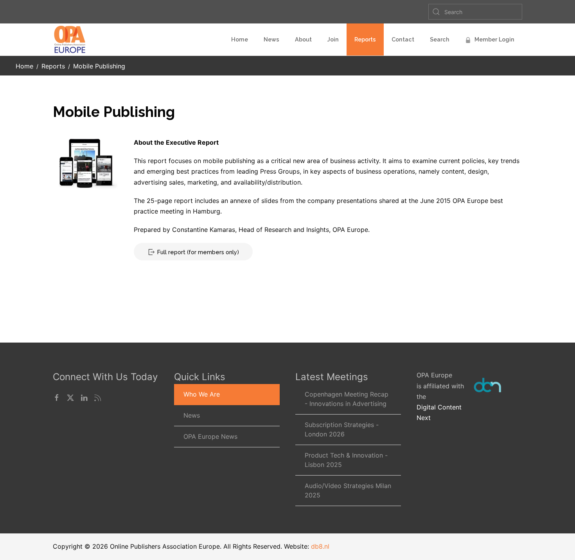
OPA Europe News (210, 436)
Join (333, 39)
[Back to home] (71, 39)
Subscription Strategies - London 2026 (342, 429)
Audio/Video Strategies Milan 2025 (348, 490)
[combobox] (475, 12)
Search (439, 39)
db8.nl (320, 546)
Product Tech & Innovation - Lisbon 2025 (346, 459)
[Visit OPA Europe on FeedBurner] (98, 397)
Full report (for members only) (198, 252)
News (271, 39)
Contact (403, 39)
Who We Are (201, 394)
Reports (365, 39)
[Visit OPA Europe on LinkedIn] (84, 397)
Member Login (494, 39)
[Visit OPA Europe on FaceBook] (57, 397)
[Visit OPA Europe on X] (70, 397)
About (303, 39)
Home (239, 39)
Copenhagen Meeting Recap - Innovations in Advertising (346, 398)
